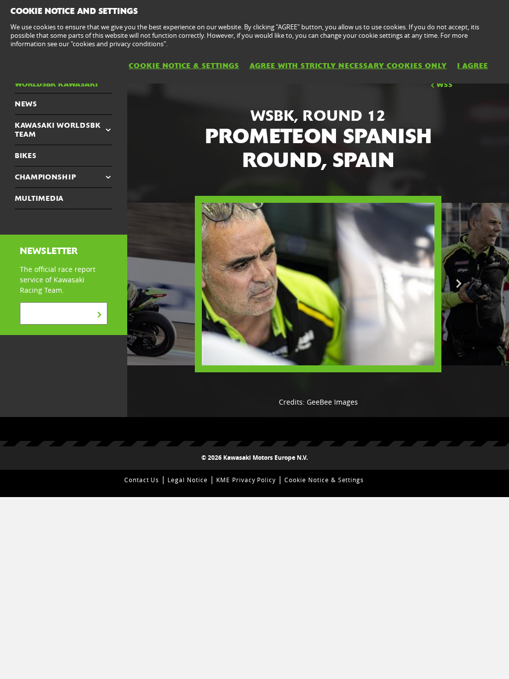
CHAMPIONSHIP (45, 176)
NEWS (26, 103)
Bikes (26, 155)
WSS (444, 84)
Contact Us (142, 480)
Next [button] (458, 283)
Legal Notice (188, 480)
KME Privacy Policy (246, 480)
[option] (318, 284)
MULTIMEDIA (39, 198)
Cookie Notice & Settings (324, 480)
